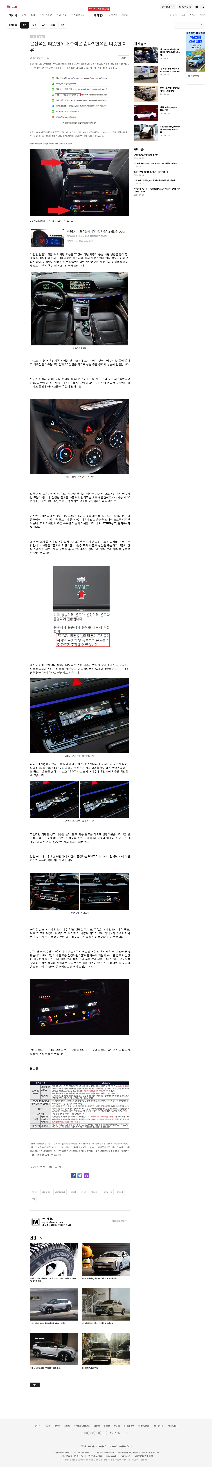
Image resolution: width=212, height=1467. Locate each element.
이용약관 (107, 1426)
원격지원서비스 (172, 1426)
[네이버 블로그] (86, 1433)
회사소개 (37, 1426)
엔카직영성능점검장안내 (82, 1426)
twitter (79, 1175)
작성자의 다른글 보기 (119, 1221)
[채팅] (196, 6)
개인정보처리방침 (143, 1426)
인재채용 (47, 1426)
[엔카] (12, 6)
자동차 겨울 (108, 1192)
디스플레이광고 (129, 1426)
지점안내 (67, 1426)
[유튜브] (99, 1433)
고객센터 (117, 1426)
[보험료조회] (195, 76)
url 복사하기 (86, 1175)
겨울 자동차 (46, 1192)
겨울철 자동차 (60, 1192)
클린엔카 (57, 1426)
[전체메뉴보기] (202, 6)
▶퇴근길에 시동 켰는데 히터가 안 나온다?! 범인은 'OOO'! (52, 221)
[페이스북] (105, 1433)
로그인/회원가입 (185, 7)
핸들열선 (120, 1192)
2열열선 (35, 1192)
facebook (73, 1175)
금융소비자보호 (158, 1426)
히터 (33, 1199)
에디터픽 (73, 1192)
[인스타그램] (92, 1433)
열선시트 (83, 1192)
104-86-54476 (76, 1456)
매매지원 (97, 1426)
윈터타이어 (95, 1192)
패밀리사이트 (115, 1433)
